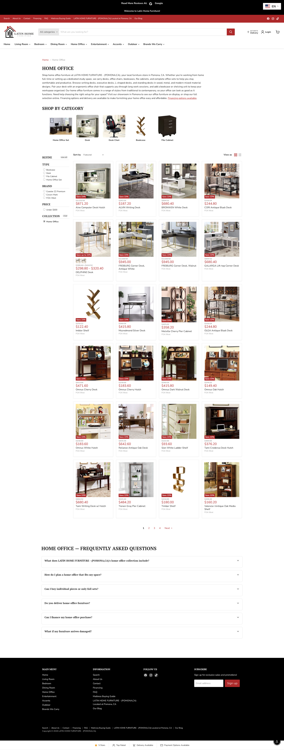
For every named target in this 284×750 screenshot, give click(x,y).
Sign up (232, 683)
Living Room (22, 44)
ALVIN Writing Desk (129, 207)
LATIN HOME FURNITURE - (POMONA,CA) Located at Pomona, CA (102, 18)
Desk (48, 173)
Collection (51, 216)
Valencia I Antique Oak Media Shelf (219, 507)
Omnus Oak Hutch (214, 389)
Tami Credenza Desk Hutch (218, 447)
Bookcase (50, 169)
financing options (76, 624)
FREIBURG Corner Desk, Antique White (132, 267)
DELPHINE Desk (84, 272)
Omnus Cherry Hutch (130, 389)
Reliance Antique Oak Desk (133, 447)
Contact (27, 18)
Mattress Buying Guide (61, 18)
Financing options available (182, 98)
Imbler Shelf (82, 330)
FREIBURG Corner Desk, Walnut (179, 265)
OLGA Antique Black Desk (218, 330)
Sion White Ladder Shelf (175, 447)
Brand (47, 186)
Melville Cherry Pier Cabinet (177, 331)
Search (7, 18)
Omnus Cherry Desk (86, 389)
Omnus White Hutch (87, 447)
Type (45, 164)
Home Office (78, 44)
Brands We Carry (153, 44)
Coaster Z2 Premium (55, 191)
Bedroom (39, 44)
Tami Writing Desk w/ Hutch (91, 506)
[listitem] (61, 128)
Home (7, 44)
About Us (17, 18)
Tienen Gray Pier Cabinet (132, 506)
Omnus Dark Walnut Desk (175, 389)
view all (64, 157)
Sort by (77, 155)
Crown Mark (52, 194)
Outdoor (133, 44)
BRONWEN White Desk (175, 207)
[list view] (240, 155)
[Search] (231, 32)
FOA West (51, 198)
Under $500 (51, 209)
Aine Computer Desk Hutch (90, 207)
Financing (37, 18)
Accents (117, 44)
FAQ (46, 18)
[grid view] (236, 155)
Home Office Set (54, 179)
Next (167, 528)
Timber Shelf (168, 506)
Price (46, 204)
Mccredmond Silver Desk (132, 330)
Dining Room (58, 44)
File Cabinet (51, 176)
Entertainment (99, 44)
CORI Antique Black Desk (218, 207)
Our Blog (138, 18)
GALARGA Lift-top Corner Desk (221, 265)
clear (65, 216)
